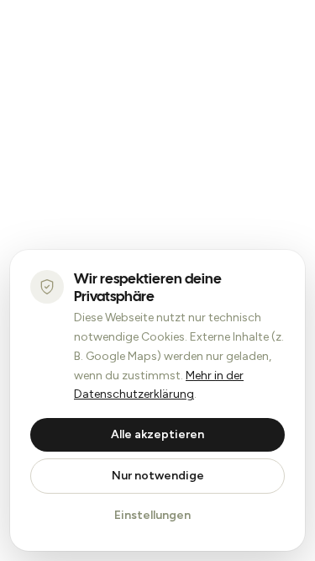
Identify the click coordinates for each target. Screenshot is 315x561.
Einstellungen (152, 515)
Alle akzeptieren (157, 434)
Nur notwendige (158, 475)
